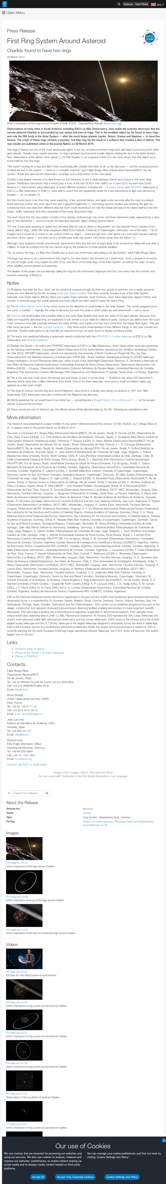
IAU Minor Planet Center (29, 306)
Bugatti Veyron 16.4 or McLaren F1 (114, 400)
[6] (38, 194)
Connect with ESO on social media (27, 764)
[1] (60, 157)
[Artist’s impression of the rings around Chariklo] (83, 91)
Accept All (38, 1177)
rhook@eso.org (23, 758)
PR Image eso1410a (17, 862)
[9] (40, 275)
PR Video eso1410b (16, 1002)
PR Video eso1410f (16, 1124)
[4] (18, 187)
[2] (82, 157)
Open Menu (15, 13)
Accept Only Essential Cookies (75, 1177)
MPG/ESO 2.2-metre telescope (114, 336)
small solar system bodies (71, 293)
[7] (89, 204)
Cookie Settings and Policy (122, 1177)
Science (128, 4)
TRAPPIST (136, 187)
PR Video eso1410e (16, 1093)
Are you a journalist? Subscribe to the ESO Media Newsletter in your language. (83, 776)
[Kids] (150, 37)
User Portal (141, 4)
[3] (83, 179)
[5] (48, 190)
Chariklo (87, 813)
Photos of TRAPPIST (26, 656)
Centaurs (16, 315)
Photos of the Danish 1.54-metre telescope (39, 652)
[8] (134, 237)
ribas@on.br (21, 689)
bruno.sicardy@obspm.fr (28, 713)
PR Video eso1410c (16, 1032)
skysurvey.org (112, 123)
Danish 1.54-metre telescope (98, 821)
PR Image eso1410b (17, 896)
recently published (37, 340)
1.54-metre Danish (114, 187)
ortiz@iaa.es (21, 734)
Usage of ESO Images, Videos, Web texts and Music (83, 772)
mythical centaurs (53, 327)
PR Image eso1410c (17, 929)
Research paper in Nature (30, 648)
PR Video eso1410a (16, 971)
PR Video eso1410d (16, 1063)
